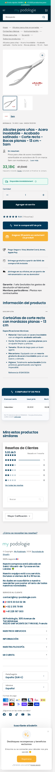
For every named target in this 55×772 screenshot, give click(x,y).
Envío (19, 171)
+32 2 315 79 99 (14, 606)
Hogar (5, 27)
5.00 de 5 (10, 452)
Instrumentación (31, 31)
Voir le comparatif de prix (27, 225)
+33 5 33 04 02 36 (16, 602)
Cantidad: (7, 189)
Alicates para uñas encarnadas (25, 27)
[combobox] (25, 17)
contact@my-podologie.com (19, 597)
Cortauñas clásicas (11, 31)
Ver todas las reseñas (14, 485)
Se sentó (25, 35)
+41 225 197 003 (14, 611)
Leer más (34, 160)
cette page (17, 417)
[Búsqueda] (44, 17)
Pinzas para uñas (10, 35)
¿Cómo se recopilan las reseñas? (20, 533)
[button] (4, 10)
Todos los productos (12, 39)
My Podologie (20, 551)
